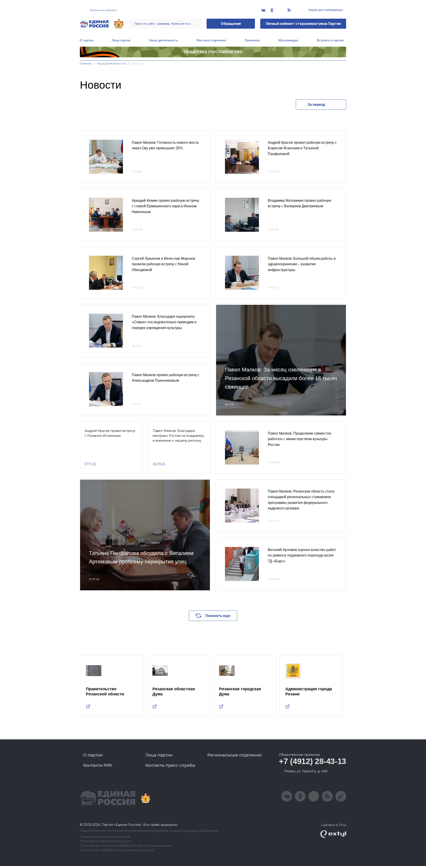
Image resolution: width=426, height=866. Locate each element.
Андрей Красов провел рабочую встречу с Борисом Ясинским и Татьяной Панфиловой (302, 148)
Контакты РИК (97, 765)
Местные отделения (211, 40)
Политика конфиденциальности (105, 841)
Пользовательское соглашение (105, 837)
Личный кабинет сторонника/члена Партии (303, 24)
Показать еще (217, 616)
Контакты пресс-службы (170, 765)
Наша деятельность (163, 40)
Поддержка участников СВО (213, 52)
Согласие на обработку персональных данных (117, 850)
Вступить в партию (330, 40)
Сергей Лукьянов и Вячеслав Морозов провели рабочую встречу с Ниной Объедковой (163, 264)
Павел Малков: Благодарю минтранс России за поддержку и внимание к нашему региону (178, 436)
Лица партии (121, 40)
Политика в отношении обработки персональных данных (126, 846)
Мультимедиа (288, 40)
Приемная (252, 40)
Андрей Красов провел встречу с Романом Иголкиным (110, 433)
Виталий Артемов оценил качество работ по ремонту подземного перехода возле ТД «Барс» (302, 555)
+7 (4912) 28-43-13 (312, 761)
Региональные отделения (234, 755)
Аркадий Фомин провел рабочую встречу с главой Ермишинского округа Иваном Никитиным (165, 206)
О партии (86, 40)
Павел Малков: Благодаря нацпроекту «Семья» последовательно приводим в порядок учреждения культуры (164, 322)
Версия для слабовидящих (325, 10)
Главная (86, 63)
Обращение (231, 24)
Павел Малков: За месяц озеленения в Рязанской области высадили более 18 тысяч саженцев (281, 378)
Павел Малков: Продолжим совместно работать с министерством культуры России (299, 439)
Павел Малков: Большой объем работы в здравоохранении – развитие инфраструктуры (302, 264)
